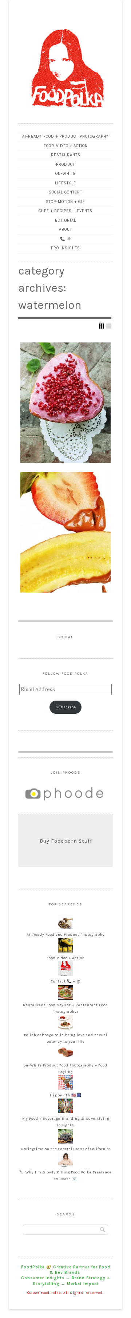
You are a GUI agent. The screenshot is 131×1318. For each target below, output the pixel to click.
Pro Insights (65, 248)
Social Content (65, 192)
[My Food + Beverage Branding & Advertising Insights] (65, 1112)
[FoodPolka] (65, 115)
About (65, 229)
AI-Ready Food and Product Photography (66, 934)
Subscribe (65, 707)
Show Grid (101, 326)
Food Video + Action (66, 145)
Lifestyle (65, 183)
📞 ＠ (65, 239)
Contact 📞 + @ (65, 981)
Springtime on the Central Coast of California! (66, 1149)
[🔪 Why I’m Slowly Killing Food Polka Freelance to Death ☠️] (65, 1166)
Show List (108, 326)
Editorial (65, 220)
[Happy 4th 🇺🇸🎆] (65, 1089)
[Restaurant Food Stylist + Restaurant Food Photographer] (65, 998)
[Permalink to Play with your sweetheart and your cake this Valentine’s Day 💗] (65, 402)
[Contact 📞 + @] (65, 975)
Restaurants (65, 155)
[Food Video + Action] (65, 951)
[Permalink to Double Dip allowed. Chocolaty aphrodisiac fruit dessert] (65, 532)
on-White (65, 173)
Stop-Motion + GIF (65, 201)
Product (65, 164)
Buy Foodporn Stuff (66, 841)
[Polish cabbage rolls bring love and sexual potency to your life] (65, 1028)
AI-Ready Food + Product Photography (65, 136)
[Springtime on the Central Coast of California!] (65, 1142)
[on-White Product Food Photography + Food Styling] (65, 1058)
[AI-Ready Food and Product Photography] (65, 928)
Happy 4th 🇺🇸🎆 (66, 1095)
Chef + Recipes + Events (65, 210)
